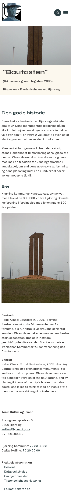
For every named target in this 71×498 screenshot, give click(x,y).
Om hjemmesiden (16, 476)
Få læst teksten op (17, 489)
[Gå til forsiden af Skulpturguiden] (26, 13)
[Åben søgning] (57, 12)
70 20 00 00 (31, 450)
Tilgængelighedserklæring (22, 480)
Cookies (10, 467)
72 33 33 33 (38, 446)
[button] (67, 13)
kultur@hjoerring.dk (16, 429)
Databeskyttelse (15, 471)
